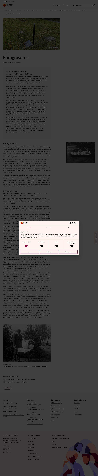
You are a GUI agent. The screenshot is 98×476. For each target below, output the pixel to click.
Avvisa (29, 251)
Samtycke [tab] (29, 227)
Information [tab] (49, 227)
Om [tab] (69, 227)
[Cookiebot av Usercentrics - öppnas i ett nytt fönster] (72, 223)
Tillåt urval (49, 251)
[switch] (41, 246)
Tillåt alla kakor (68, 251)
